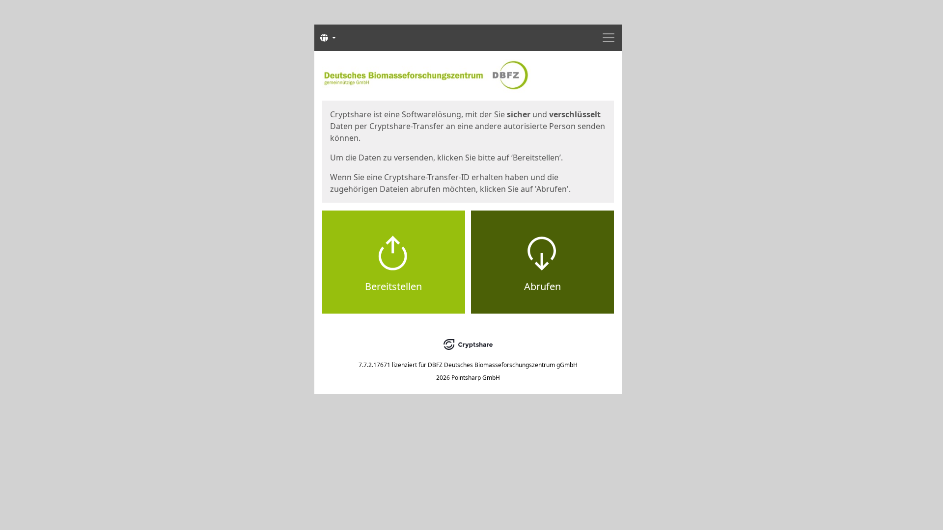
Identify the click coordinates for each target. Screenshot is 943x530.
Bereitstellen (393, 286)
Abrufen (542, 286)
